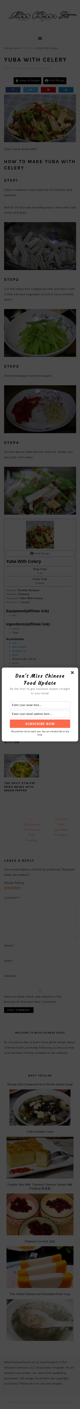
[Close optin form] (73, 673)
